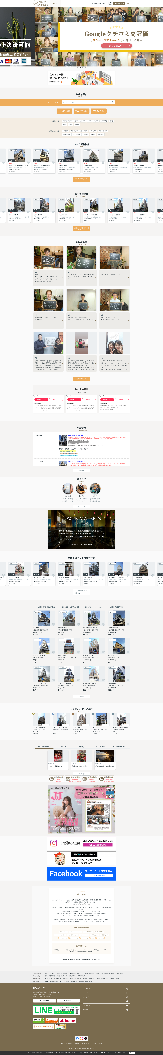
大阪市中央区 (76, 134)
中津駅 (111, 121)
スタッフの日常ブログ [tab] (44, 746)
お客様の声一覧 (81, 379)
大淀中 (67, 976)
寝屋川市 (93, 134)
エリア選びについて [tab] (119, 746)
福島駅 (64, 124)
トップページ (86, 988)
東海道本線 (73, 978)
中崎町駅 (77, 124)
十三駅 (89, 121)
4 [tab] (82, 67)
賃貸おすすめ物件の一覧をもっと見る (81, 228)
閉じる (132, 1052)
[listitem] (44, 161)
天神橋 (59, 976)
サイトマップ (98, 1043)
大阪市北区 (65, 131)
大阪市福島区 (83, 131)
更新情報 (81, 470)
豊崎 (49, 976)
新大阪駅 (95, 121)
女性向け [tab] (81, 746)
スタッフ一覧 (81, 506)
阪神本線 (112, 978)
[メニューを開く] (128, 3)
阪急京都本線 (88, 978)
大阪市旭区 (100, 134)
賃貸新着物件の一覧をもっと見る (81, 179)
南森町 (47, 981)
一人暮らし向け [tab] (62, 746)
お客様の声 (86, 997)
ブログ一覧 (81, 774)
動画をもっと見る (41, 399)
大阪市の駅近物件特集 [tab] (116, 607)
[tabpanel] (81, 36)
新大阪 (68, 981)
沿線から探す (65, 111)
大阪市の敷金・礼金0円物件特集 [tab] (70, 607)
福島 (82, 981)
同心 (70, 976)
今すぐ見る (56, 399)
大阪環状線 (56, 978)
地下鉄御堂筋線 (64, 978)
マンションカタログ (67, 1043)
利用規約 (77, 1043)
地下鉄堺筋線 (97, 978)
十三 (64, 981)
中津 (46, 976)
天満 (62, 976)
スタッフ (104, 3)
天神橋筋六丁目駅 (67, 121)
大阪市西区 (85, 134)
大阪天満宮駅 (104, 121)
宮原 (74, 976)
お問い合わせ (118, 3)
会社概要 (98, 3)
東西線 (117, 978)
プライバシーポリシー (87, 1043)
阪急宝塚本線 (80, 978)
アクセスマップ (87, 1005)
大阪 (51, 981)
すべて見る (81, 696)
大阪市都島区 (93, 131)
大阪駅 (76, 121)
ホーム (94, 3)
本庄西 (78, 976)
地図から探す (99, 111)
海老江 (83, 976)
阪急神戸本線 (105, 978)
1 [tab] (77, 67)
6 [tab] (85, 67)
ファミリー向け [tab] (100, 746)
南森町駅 (82, 121)
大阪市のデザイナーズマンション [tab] (93, 607)
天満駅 (70, 124)
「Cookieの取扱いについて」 (110, 1052)
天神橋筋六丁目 (57, 981)
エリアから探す (82, 111)
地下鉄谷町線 (48, 978)
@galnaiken (36, 395)
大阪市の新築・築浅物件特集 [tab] (46, 607)
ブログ (85, 1001)
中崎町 (90, 981)
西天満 (54, 976)
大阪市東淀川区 (103, 131)
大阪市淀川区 (74, 131)
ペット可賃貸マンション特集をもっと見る (81, 592)
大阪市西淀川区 (66, 134)
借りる (55, 3)
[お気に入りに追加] (3, 163)
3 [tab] (80, 67)
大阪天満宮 (74, 981)
